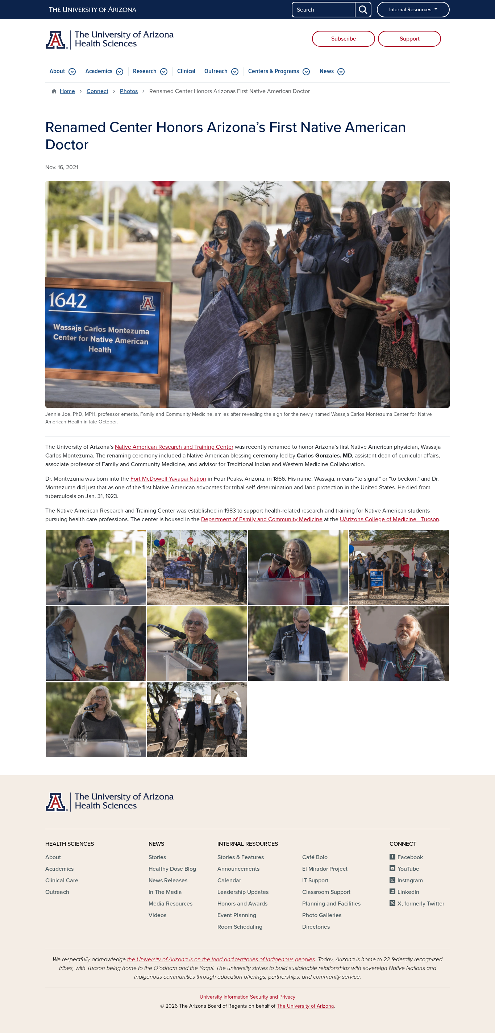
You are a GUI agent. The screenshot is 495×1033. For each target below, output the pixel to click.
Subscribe (343, 38)
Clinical (186, 71)
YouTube (408, 869)
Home (67, 91)
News (327, 71)
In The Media (165, 892)
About (57, 71)
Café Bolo (315, 857)
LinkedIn (408, 892)
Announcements (238, 869)
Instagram (410, 880)
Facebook (410, 857)
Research (145, 71)
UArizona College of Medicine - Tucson (389, 519)
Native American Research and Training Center (174, 447)
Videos (157, 915)
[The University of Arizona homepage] (93, 10)
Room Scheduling (239, 926)
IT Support (315, 880)
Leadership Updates (243, 892)
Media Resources (170, 903)
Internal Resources (411, 10)
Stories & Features (240, 857)
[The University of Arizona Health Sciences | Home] (109, 40)
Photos (129, 91)
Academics (99, 71)
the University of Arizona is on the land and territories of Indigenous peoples (221, 959)
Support (410, 38)
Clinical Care (61, 880)
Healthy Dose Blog (172, 869)
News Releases (168, 880)
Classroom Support (326, 892)
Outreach (216, 71)
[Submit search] (363, 9)
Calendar (229, 880)
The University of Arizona (305, 1006)
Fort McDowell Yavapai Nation (168, 478)
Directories (316, 926)
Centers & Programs (273, 71)
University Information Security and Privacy (247, 997)
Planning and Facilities (331, 903)
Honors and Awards (242, 903)
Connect (97, 91)
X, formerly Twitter (421, 903)
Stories (157, 857)
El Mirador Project (325, 869)
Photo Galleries (321, 915)
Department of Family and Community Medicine (262, 519)
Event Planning (236, 915)
